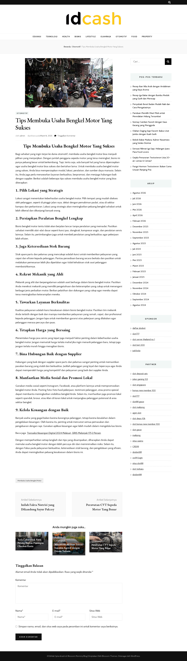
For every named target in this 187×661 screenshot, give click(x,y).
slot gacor (137, 429)
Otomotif (121, 36)
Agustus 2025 (139, 243)
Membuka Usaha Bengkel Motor (29, 481)
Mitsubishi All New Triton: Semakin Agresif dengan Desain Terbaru (68, 548)
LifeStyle (91, 36)
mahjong (136, 435)
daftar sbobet (139, 328)
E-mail (56, 610)
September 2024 (141, 299)
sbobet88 (137, 452)
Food (134, 36)
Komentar (20, 580)
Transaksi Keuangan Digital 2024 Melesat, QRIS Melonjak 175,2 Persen (64, 433)
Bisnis (78, 36)
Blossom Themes (109, 656)
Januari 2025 (138, 277)
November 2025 (140, 232)
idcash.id (63, 656)
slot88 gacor (138, 401)
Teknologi (51, 36)
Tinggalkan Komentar (66, 135)
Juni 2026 (137, 204)
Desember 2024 (140, 282)
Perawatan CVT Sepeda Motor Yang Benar (103, 546)
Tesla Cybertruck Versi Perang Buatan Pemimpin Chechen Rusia (31, 543)
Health (66, 36)
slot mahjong (139, 407)
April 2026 (138, 215)
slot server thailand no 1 (144, 339)
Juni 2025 (137, 254)
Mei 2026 (137, 209)
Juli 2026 (137, 198)
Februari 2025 (139, 271)
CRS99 (136, 446)
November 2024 (140, 288)
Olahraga (105, 36)
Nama (19, 610)
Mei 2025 (137, 260)
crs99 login (138, 457)
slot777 (136, 333)
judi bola (136, 350)
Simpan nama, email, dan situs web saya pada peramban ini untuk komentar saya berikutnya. (68, 626)
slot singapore (139, 385)
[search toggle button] (169, 2)
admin (22, 135)
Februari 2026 (139, 221)
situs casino (138, 441)
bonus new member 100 (144, 390)
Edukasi (37, 36)
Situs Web (94, 610)
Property (147, 36)
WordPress (135, 656)
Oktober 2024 (139, 294)
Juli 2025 (137, 249)
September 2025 (141, 237)
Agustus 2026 (139, 193)
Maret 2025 (138, 265)
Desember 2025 (140, 226)
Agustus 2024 (139, 305)
